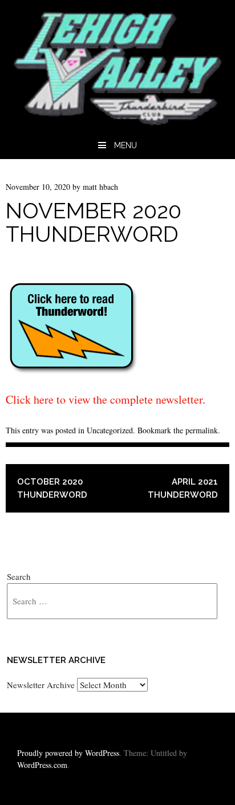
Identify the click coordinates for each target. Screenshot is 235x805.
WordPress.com (42, 764)
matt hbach (100, 186)
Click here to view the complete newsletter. (105, 399)
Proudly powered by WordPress (68, 752)
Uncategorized (110, 430)
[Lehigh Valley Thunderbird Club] (117, 124)
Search (19, 576)
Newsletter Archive (41, 684)
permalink (201, 430)
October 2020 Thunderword (52, 488)
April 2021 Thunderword (183, 488)
